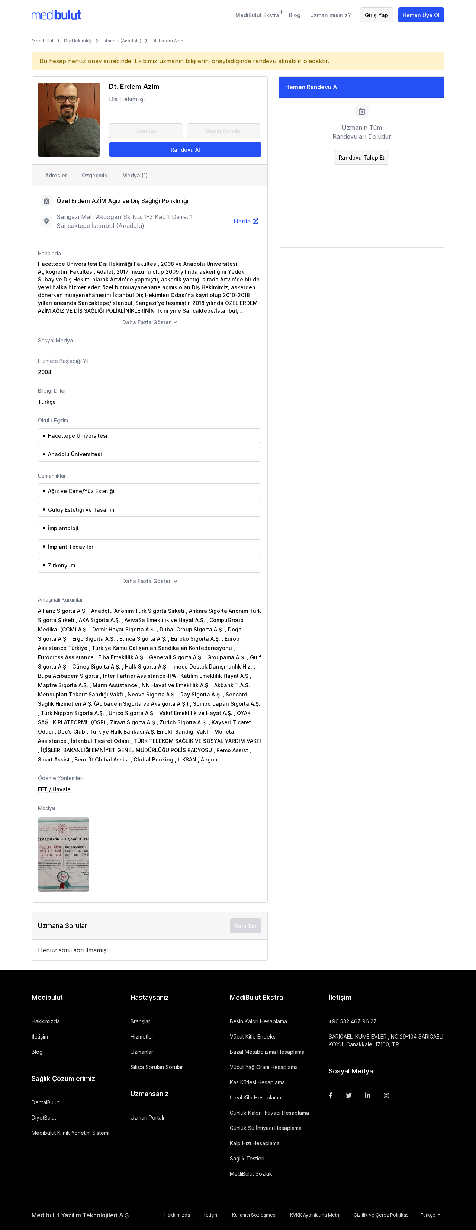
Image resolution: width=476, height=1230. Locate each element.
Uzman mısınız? (330, 15)
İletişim (40, 1036)
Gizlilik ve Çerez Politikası (382, 1215)
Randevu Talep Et (362, 157)
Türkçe (428, 1215)
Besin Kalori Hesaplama (258, 1021)
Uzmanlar (142, 1052)
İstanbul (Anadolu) (121, 41)
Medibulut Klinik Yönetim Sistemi (70, 1133)
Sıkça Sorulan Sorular (157, 1067)
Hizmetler (142, 1036)
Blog (294, 15)
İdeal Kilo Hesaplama (255, 1097)
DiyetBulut (44, 1117)
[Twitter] (349, 1095)
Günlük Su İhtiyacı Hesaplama (266, 1128)
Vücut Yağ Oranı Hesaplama (264, 1067)
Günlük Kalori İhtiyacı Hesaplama (269, 1113)
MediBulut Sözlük (251, 1174)
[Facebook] (330, 1095)
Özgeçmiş (94, 175)
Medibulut (43, 41)
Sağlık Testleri (247, 1158)
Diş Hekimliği (78, 41)
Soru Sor (146, 131)
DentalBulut (45, 1102)
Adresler (56, 175)
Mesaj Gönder (223, 131)
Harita (242, 221)
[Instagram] (386, 1095)
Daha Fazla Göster (146, 322)
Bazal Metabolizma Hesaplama (267, 1052)
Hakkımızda (46, 1021)
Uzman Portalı (147, 1117)
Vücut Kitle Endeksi (253, 1036)
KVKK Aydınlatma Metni (315, 1215)
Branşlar (140, 1021)
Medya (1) (135, 175)
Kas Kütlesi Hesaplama (257, 1082)
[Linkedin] (367, 1095)
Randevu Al (185, 149)
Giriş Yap (376, 15)
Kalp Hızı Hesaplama (255, 1143)
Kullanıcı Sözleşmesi (254, 1215)
